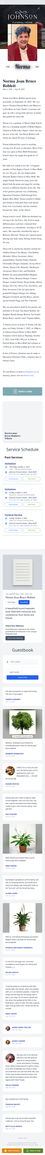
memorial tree (30, 371)
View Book (11, 602)
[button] (22, 724)
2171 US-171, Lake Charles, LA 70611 (23, 474)
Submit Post (22, 677)
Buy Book (24, 602)
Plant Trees (31, 479)
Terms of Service (28, 1145)
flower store (29, 375)
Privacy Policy (16, 1145)
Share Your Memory (15, 638)
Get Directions (13, 479)
